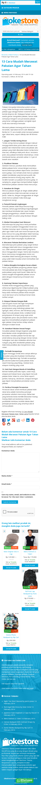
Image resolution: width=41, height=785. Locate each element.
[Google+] (13, 421)
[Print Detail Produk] (8, 424)
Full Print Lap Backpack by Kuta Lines (30, 593)
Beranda (4, 55)
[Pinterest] (33, 421)
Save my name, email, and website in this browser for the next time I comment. (18, 495)
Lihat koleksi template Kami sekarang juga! (17, 688)
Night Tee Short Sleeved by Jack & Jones (19, 701)
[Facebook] (4, 421)
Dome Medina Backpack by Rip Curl (17, 728)
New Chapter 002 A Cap (11, 552)
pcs (38, 2)
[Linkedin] (28, 421)
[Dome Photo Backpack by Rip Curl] (11, 623)
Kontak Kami (27, 45)
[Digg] (18, 421)
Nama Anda (6, 476)
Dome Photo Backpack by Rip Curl (11, 636)
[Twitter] (8, 421)
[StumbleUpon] (4, 424)
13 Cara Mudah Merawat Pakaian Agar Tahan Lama (19, 65)
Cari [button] (21, 34)
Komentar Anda (8, 451)
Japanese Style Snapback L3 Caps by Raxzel (20, 713)
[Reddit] (23, 421)
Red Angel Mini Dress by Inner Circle (17, 707)
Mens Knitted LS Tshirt (30, 552)
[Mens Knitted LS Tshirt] (30, 540)
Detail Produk (11, 568)
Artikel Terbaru (13, 55)
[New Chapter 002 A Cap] (11, 540)
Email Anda (6, 484)
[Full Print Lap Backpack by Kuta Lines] (30, 579)
